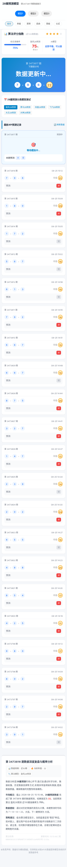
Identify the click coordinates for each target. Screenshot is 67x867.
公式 (58, 23)
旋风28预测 (11, 107)
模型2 (33, 13)
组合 (9, 23)
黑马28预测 (25, 107)
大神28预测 (25, 112)
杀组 (19, 23)
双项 (29, 23)
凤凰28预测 (40, 107)
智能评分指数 (44, 821)
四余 (38, 23)
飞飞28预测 (55, 107)
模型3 (46, 13)
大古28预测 (11, 112)
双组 (48, 23)
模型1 (20, 13)
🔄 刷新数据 (59, 124)
